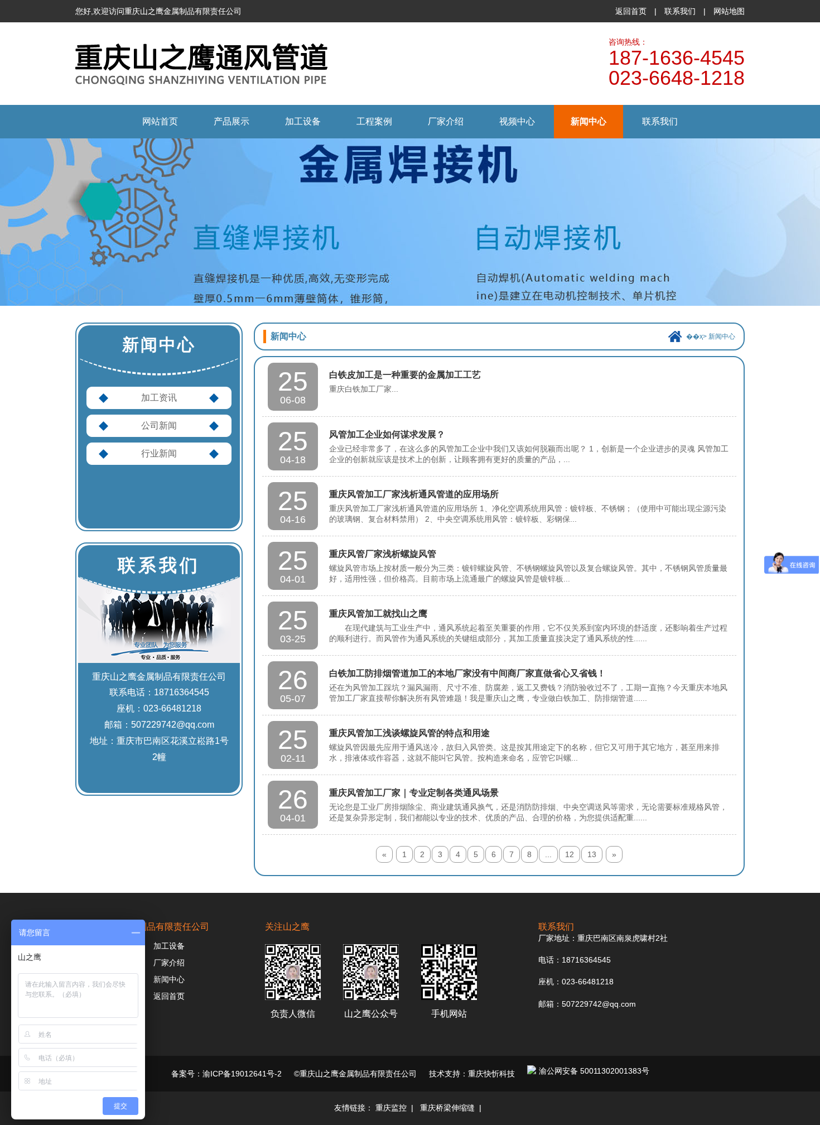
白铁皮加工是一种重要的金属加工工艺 (405, 374)
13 (591, 854)
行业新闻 (159, 453)
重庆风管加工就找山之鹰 (378, 613)
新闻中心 (588, 121)
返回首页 (631, 11)
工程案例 (374, 121)
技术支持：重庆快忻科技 (472, 1073)
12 (569, 854)
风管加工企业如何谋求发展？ (387, 434)
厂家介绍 (446, 121)
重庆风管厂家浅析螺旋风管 (382, 554)
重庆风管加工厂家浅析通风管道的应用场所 (414, 494)
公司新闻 (159, 425)
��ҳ (694, 336)
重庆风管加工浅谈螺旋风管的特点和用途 (409, 733)
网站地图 (729, 11)
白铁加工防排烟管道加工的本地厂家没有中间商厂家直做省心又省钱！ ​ (468, 673)
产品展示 (231, 121)
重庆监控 (391, 1107)
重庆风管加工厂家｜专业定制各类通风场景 (414, 792)
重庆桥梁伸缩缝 (447, 1107)
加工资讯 (159, 397)
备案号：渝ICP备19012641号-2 (226, 1073)
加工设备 (303, 121)
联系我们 (680, 11)
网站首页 (160, 121)
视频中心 (517, 121)
